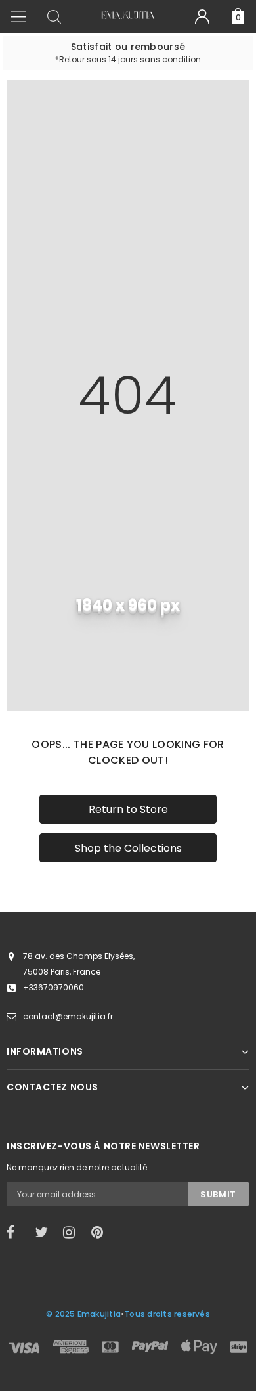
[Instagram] (73, 1232)
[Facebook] (16, 1232)
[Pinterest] (101, 1232)
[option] (128, 53)
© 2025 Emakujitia (83, 1313)
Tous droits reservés (167, 1313)
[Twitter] (44, 1232)
